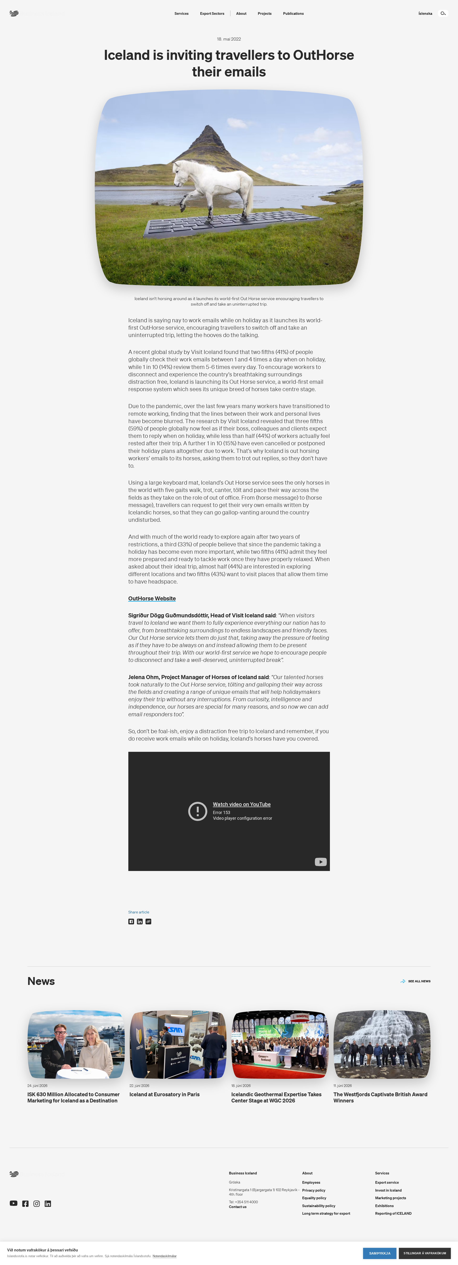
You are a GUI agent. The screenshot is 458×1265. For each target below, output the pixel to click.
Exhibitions (384, 1205)
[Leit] (443, 13)
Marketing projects (390, 1197)
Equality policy (314, 1197)
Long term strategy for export (326, 1213)
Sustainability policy (318, 1205)
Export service (387, 1182)
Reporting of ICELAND (393, 1213)
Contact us (238, 1206)
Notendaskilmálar (165, 1256)
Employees (311, 1182)
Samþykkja (379, 1253)
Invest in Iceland (388, 1190)
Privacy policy (313, 1190)
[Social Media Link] (13, 1204)
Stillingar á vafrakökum (425, 1253)
